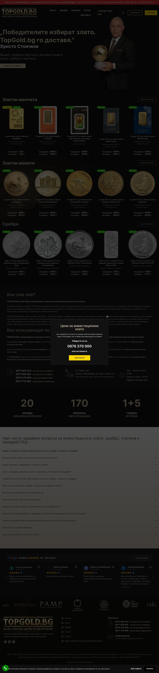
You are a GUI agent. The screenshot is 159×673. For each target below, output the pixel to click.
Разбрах (149, 669)
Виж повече (136, 669)
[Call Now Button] (5, 668)
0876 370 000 (79, 346)
